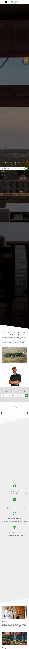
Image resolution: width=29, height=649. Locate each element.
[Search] (26, 168)
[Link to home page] (14, 2)
